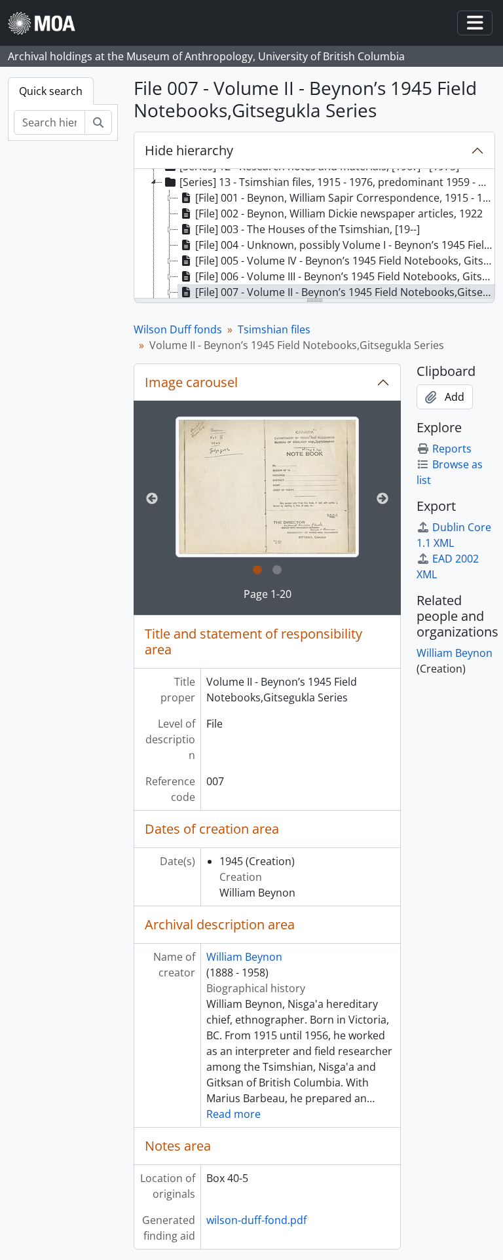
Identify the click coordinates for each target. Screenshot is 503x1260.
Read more (233, 1114)
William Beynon (244, 957)
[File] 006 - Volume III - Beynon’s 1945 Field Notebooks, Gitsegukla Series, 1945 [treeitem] (344, 276)
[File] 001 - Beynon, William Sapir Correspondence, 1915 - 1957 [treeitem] (344, 198)
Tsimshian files (274, 329)
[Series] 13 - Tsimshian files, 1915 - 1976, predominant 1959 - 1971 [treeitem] (336, 182)
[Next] (382, 499)
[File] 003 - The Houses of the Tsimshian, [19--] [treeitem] (307, 229)
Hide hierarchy (189, 150)
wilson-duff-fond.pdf (256, 1220)
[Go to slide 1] (257, 570)
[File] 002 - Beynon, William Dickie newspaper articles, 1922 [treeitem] (339, 213)
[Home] (47, 23)
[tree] (314, 234)
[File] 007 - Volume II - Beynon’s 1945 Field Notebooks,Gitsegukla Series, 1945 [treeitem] (344, 292)
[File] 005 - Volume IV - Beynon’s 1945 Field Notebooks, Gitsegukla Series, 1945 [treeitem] (344, 260)
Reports (452, 448)
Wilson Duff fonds (178, 329)
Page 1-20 (267, 594)
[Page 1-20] (267, 487)
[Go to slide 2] (277, 570)
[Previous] (151, 499)
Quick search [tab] (51, 91)
